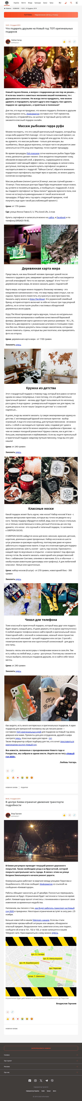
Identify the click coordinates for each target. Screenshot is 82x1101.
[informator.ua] (7, 3)
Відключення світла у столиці (46, 15)
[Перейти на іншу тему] (65, 3)
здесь (18, 738)
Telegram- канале (41, 920)
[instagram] (35, 1080)
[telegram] (46, 1080)
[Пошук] (71, 3)
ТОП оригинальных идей (28, 731)
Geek (43, 1091)
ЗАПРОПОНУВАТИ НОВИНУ (41, 1048)
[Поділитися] (70, 42)
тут (50, 738)
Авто (54, 1091)
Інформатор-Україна (32, 1091)
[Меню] (77, 3)
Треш (51, 3)
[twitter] (41, 1080)
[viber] (52, 1080)
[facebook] (30, 1080)
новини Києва (12, 787)
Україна (16, 3)
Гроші (45, 3)
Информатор (46, 884)
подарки (24, 787)
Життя (23, 3)
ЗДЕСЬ (55, 933)
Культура (38, 3)
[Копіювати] (74, 42)
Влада (30, 3)
